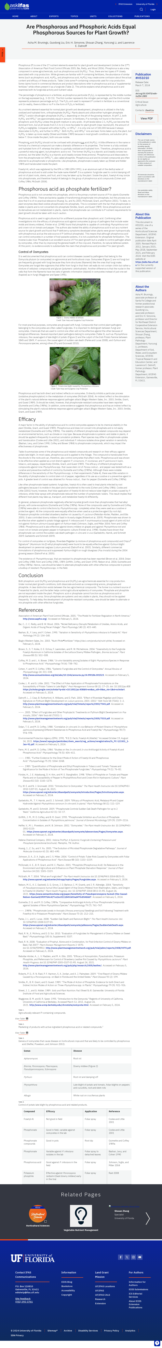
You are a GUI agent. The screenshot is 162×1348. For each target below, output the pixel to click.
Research (100, 1299)
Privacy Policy (111, 1330)
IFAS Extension (125, 4)
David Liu (149, 110)
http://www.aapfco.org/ (35, 618)
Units (93, 16)
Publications (142, 16)
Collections (115, 16)
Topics (74, 16)
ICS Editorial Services (135, 1295)
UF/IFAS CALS (102, 1294)
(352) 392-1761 (24, 1301)
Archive (68, 1330)
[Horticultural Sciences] (38, 1214)
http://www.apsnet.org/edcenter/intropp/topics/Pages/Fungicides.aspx (59, 879)
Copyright (66, 1294)
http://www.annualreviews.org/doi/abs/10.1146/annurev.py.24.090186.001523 (63, 675)
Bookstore (67, 1286)
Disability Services (88, 1330)
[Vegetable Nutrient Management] (81, 1216)
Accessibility (68, 1290)
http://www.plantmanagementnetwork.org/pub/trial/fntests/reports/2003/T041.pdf (66, 703)
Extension (100, 1303)
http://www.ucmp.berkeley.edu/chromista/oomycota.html (58, 1004)
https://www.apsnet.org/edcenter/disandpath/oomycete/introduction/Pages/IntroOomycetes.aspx (73, 792)
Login (153, 9)
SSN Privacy (17, 1335)
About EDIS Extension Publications (135, 1304)
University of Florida (145, 4)
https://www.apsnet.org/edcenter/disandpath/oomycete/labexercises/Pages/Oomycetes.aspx (75, 831)
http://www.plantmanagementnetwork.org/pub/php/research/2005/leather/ (62, 965)
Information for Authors (137, 1283)
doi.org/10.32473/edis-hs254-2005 (146, 94)
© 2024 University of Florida (26, 1330)
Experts (54, 16)
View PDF (147, 118)
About (33, 16)
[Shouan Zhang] (124, 1206)
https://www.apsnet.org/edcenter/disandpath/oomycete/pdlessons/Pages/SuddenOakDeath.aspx (73, 925)
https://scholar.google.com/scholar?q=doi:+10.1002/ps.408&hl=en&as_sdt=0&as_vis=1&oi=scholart (74, 689)
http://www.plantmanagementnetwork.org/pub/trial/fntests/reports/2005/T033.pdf (66, 718)
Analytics (130, 1330)
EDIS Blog (66, 1281)
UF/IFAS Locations (105, 1286)
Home (15, 16)
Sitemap (51, 1330)
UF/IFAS (99, 1290)
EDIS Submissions (138, 1289)
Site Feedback (23, 1298)
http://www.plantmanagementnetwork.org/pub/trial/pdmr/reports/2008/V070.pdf (88, 947)
